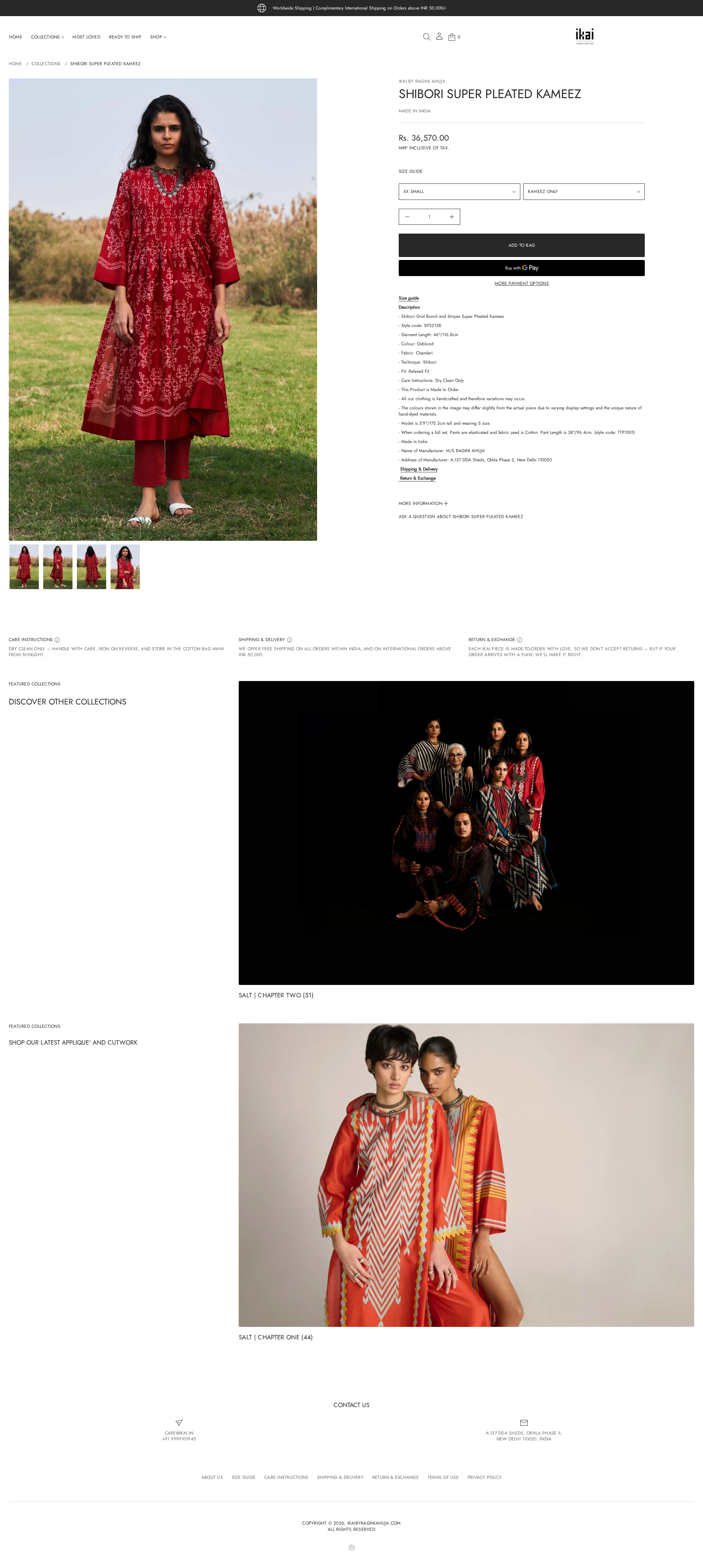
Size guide (409, 298)
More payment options (522, 283)
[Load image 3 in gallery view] (91, 566)
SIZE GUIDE (411, 171)
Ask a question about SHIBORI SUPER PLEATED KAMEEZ (461, 517)
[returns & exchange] (399, 478)
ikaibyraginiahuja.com (374, 1523)
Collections (45, 63)
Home (15, 63)
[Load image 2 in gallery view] (57, 566)
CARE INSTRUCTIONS (31, 640)
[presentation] (163, 309)
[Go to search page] (427, 37)
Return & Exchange (418, 478)
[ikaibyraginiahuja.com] (584, 37)
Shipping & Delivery (419, 469)
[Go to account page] (439, 39)
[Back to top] (351, 1547)
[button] (427, 37)
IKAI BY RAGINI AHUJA (422, 81)
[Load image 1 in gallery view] (24, 566)
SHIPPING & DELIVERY (263, 640)
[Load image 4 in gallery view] (125, 566)
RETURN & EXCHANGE (493, 640)
